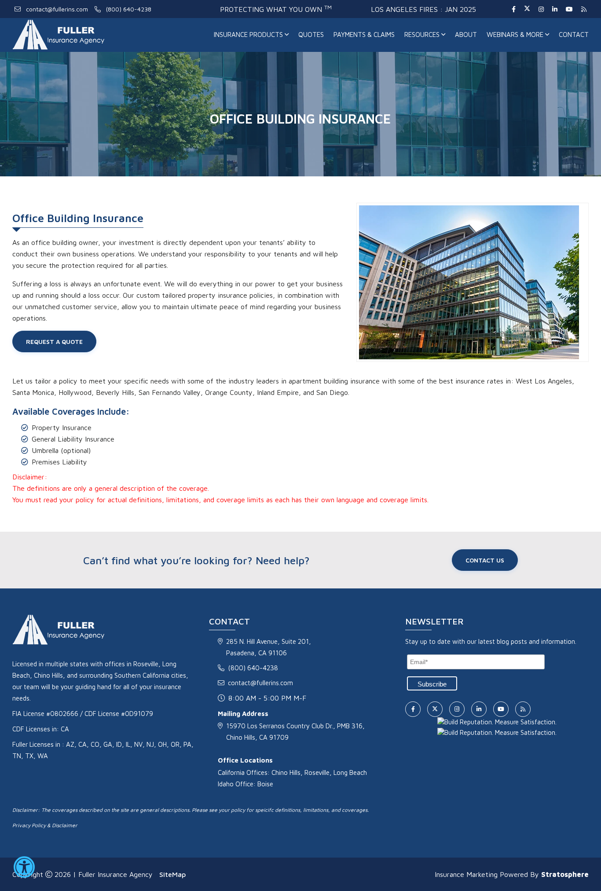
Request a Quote (54, 341)
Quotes (311, 34)
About (466, 34)
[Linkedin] (554, 9)
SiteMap (172, 874)
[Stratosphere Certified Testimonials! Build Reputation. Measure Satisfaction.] (497, 721)
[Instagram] (541, 9)
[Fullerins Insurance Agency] (79, 35)
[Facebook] (513, 9)
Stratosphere (565, 874)
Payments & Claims (364, 34)
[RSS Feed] (582, 9)
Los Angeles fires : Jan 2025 (423, 9)
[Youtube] (569, 9)
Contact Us (484, 560)
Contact (574, 34)
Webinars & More (516, 34)
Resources (422, 34)
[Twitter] (527, 9)
